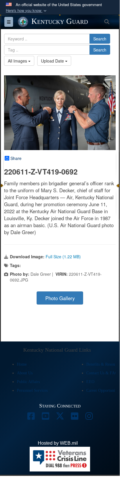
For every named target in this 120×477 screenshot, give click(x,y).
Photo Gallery (60, 298)
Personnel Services (32, 390)
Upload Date (53, 61)
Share (16, 158)
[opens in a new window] (31, 417)
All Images (18, 61)
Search (99, 39)
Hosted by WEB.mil (58, 443)
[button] (27, 11)
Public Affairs (28, 382)
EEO (90, 382)
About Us (25, 373)
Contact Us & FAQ (102, 373)
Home (22, 364)
